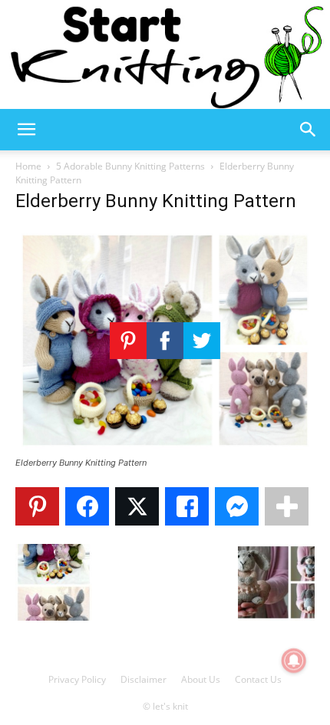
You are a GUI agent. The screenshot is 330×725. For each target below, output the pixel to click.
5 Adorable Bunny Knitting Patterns (130, 166)
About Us (200, 679)
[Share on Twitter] (137, 506)
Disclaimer (143, 679)
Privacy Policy (77, 679)
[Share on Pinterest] (37, 506)
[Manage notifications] (294, 660)
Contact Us (258, 679)
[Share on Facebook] (87, 506)
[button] (26, 129)
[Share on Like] (187, 506)
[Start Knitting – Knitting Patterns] (165, 54)
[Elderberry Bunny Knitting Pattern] (165, 448)
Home (28, 166)
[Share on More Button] (287, 506)
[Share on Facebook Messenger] (237, 506)
